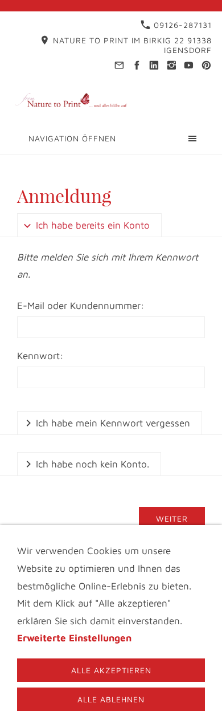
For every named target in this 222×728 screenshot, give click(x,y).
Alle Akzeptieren (111, 670)
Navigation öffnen (72, 138)
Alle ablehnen (111, 699)
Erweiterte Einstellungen (74, 638)
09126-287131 (181, 25)
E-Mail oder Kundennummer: (81, 305)
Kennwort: (40, 355)
